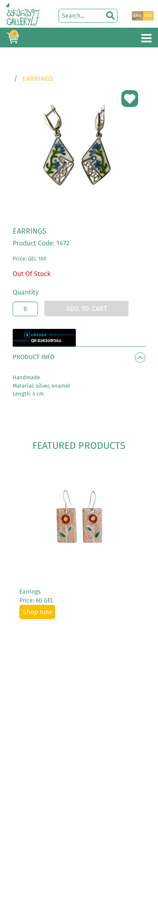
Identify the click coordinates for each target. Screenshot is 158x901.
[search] (110, 15)
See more (79, 519)
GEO (148, 15)
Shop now (37, 612)
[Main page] (23, 15)
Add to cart (86, 308)
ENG (137, 15)
